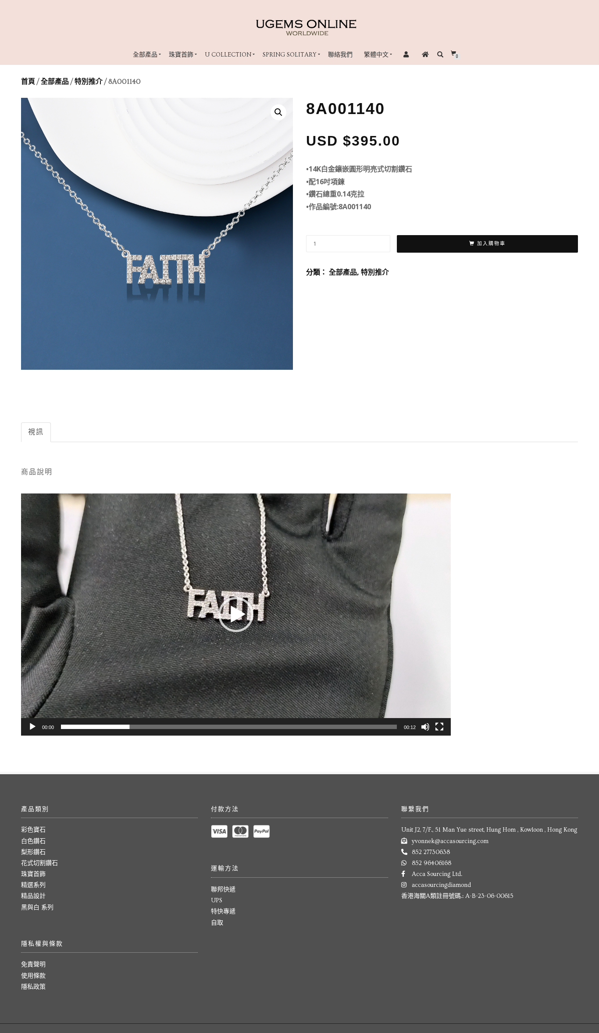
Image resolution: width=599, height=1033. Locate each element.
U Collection (228, 54)
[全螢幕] (439, 726)
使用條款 (33, 975)
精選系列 (33, 885)
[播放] (32, 726)
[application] (236, 614)
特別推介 (89, 82)
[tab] (36, 432)
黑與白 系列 (37, 907)
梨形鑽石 (33, 852)
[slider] (229, 727)
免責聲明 (33, 964)
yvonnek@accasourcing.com (450, 841)
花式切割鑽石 (39, 863)
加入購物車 (491, 244)
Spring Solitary (290, 54)
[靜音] (425, 726)
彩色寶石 (33, 829)
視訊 (36, 432)
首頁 (28, 82)
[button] (235, 614)
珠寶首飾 (181, 54)
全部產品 (145, 54)
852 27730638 (431, 852)
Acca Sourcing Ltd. (437, 874)
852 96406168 (431, 863)
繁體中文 (376, 54)
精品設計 (33, 896)
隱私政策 (33, 986)
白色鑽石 (33, 841)
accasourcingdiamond (441, 885)
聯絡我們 (340, 54)
